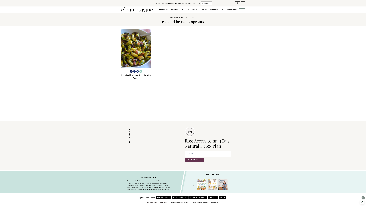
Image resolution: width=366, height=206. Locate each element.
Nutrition (214, 10)
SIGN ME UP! (206, 3)
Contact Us (215, 202)
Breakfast (175, 10)
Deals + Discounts (180, 198)
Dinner (194, 10)
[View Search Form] (237, 3)
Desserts (204, 10)
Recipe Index (163, 10)
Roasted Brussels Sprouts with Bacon (136, 76)
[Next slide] (231, 186)
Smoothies (185, 10)
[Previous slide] (194, 186)
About (222, 198)
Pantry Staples (163, 198)
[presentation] (136, 48)
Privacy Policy (197, 202)
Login (242, 10)
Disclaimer (206, 202)
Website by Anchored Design (179, 202)
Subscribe (213, 198)
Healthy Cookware (198, 198)
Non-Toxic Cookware (229, 10)
